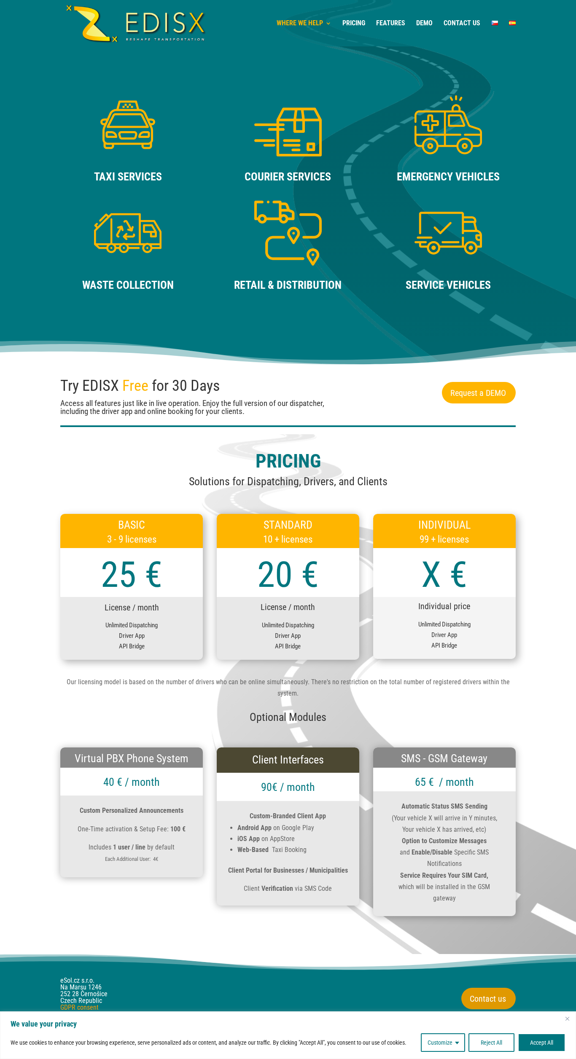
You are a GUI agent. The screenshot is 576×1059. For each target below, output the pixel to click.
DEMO (424, 23)
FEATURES (390, 23)
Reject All (491, 1042)
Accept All (541, 1042)
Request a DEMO (478, 393)
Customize (440, 1042)
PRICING (353, 23)
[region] (288, 1035)
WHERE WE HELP (300, 23)
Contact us (488, 999)
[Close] (567, 1018)
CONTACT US (462, 23)
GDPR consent (79, 1007)
